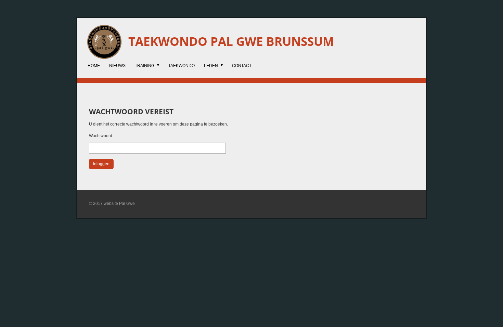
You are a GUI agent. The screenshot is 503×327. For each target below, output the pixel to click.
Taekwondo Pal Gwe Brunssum (231, 41)
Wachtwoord (100, 135)
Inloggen (101, 163)
